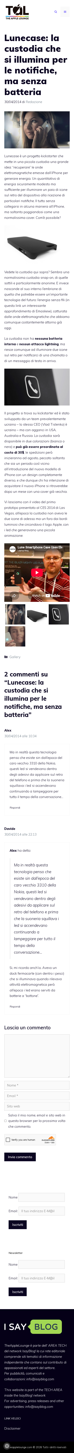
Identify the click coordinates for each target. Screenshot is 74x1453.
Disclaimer (12, 1428)
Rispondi (15, 807)
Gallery (14, 657)
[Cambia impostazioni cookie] (6, 1446)
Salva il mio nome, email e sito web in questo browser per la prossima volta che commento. (36, 1121)
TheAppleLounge (16, 1345)
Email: (14, 1211)
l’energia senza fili (51, 300)
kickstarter (46, 413)
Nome (13, 1197)
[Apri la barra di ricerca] (55, 12)
